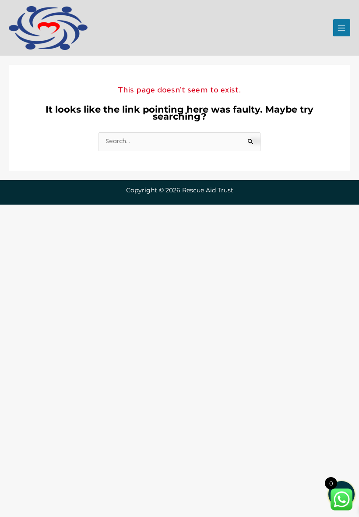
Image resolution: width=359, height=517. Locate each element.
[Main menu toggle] (341, 27)
